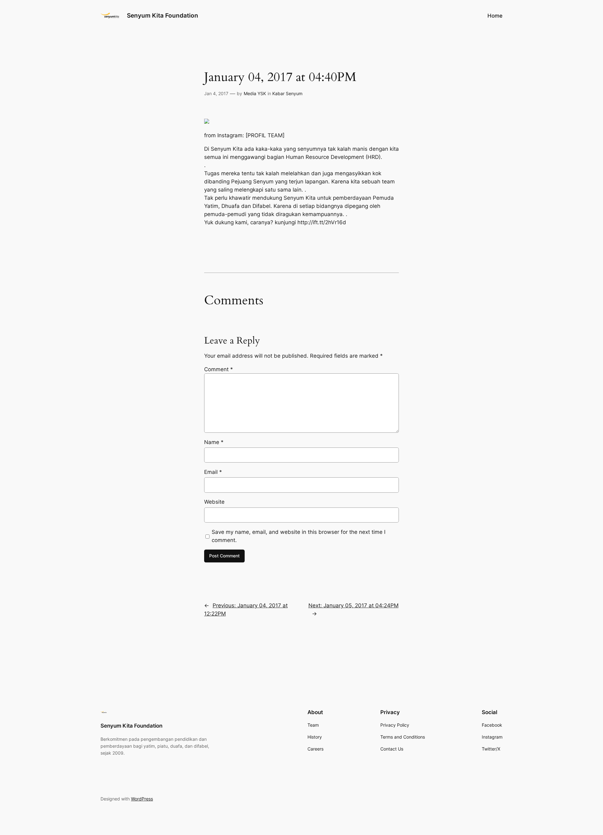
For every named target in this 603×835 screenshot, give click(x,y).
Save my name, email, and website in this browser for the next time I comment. (298, 536)
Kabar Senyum (287, 93)
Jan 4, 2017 (216, 93)
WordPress (142, 798)
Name (214, 442)
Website (214, 502)
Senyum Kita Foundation (162, 15)
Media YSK (255, 93)
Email (213, 472)
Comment (218, 369)
